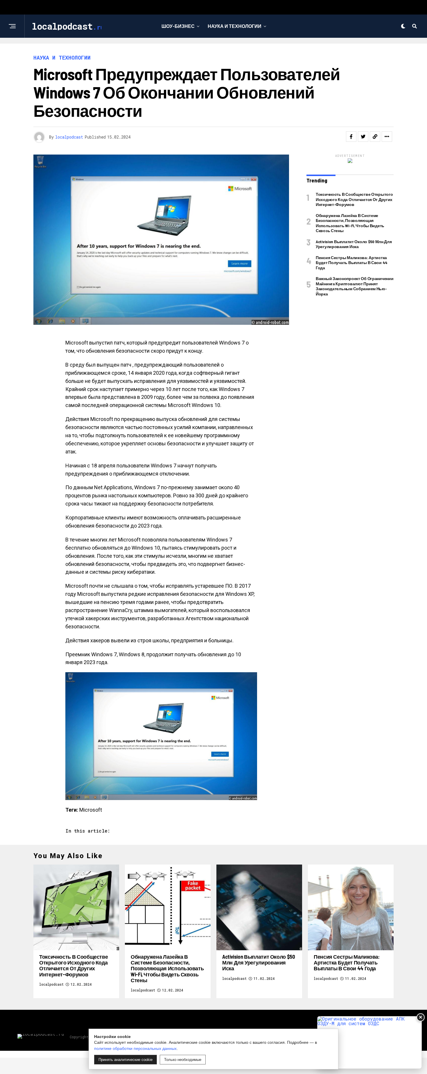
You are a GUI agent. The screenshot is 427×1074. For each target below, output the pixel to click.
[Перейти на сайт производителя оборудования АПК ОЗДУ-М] (369, 1042)
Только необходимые (182, 1059)
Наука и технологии (234, 26)
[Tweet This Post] (363, 136)
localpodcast (69, 137)
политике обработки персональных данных (135, 1048)
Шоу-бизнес (178, 26)
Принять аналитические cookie (125, 1059)
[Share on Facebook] (351, 136)
